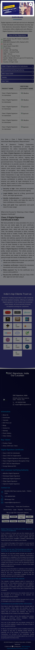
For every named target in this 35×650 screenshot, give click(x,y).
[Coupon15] (17, 8)
